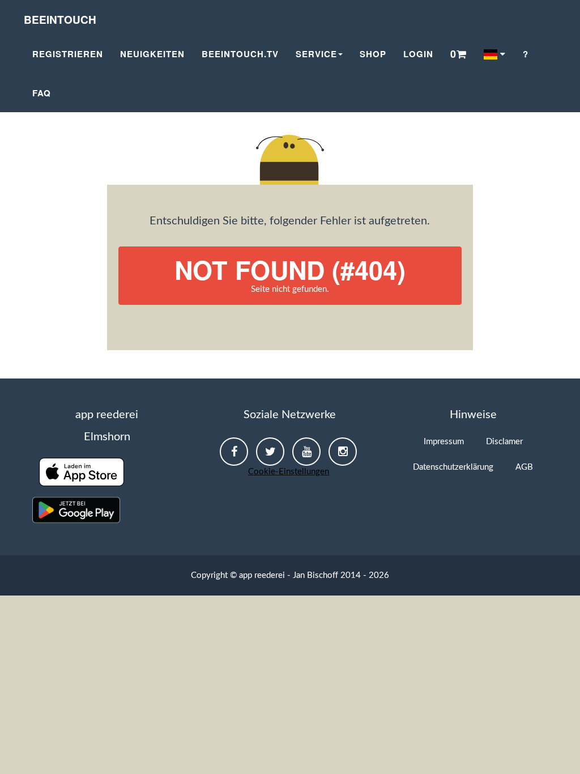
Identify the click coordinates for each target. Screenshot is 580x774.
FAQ (41, 93)
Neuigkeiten (152, 54)
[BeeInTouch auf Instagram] (343, 451)
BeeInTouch (60, 19)
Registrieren (67, 54)
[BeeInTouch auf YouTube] (306, 451)
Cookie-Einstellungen (288, 471)
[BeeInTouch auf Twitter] (270, 451)
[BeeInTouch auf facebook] (234, 451)
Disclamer (504, 441)
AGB (524, 467)
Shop (373, 54)
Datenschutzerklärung (453, 467)
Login (418, 54)
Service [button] (316, 54)
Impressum (444, 441)
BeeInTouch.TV (240, 54)
